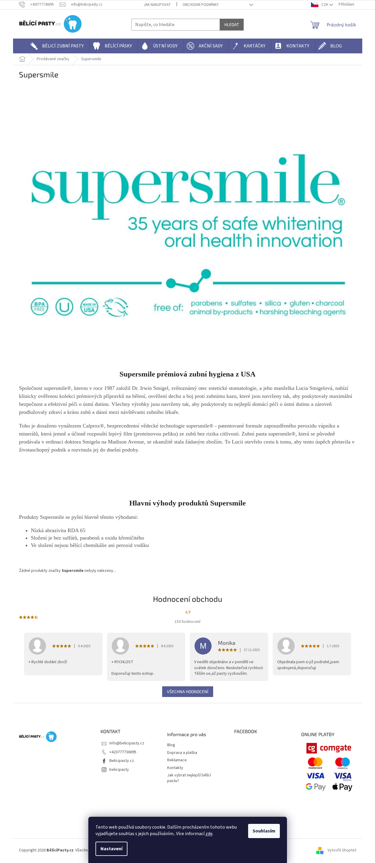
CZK (324, 4)
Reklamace (177, 760)
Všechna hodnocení (187, 691)
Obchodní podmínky (201, 4)
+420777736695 (122, 752)
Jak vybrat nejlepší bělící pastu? (189, 778)
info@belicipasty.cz (126, 743)
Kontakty (175, 768)
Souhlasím (264, 831)
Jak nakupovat (157, 4)
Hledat (231, 24)
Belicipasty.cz (121, 761)
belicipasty (119, 770)
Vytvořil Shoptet (342, 850)
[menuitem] (58, 46)
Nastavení (111, 849)
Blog (171, 745)
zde (209, 833)
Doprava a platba (182, 753)
